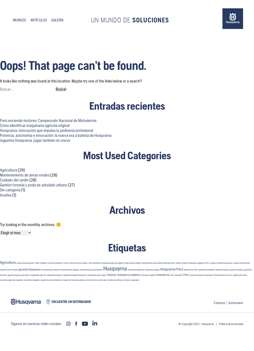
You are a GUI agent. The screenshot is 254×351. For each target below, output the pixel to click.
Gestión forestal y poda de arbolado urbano (33, 185)
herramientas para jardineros (91, 270)
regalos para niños (240, 275)
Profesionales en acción (222, 275)
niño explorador (176, 275)
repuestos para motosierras (51, 280)
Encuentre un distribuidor (71, 302)
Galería (57, 20)
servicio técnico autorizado (96, 280)
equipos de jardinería (241, 263)
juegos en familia (236, 270)
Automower (235, 303)
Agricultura (8, 170)
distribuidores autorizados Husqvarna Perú (158, 263)
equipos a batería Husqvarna (221, 263)
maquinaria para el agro (96, 275)
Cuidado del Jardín (14, 180)
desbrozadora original (132, 263)
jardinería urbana (222, 270)
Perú (186, 274)
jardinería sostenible (207, 270)
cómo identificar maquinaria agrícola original (105, 263)
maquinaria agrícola (38, 275)
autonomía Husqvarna (25, 263)
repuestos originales (32, 280)
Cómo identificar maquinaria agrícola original (35, 125)
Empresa (219, 303)
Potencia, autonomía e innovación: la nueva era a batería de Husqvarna (56, 135)
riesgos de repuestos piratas (74, 280)
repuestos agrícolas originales (11, 280)
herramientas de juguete (69, 270)
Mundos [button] (19, 20)
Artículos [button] (38, 20)
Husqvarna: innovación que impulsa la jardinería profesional (46, 130)
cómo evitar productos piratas (75, 263)
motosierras (162, 274)
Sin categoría (10, 190)
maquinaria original (54, 275)
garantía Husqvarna (29, 269)
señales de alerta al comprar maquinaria (123, 280)
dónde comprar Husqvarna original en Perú (192, 263)
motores (111, 274)
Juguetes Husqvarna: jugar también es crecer (35, 140)
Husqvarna (115, 268)
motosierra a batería (128, 274)
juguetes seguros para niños (18, 275)
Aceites (6, 195)
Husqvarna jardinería (136, 270)
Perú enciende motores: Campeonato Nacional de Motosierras (48, 120)
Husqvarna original (152, 270)
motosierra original (147, 275)
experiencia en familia (8, 270)
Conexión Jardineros (55, 263)
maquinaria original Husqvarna (75, 275)
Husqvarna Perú (171, 269)
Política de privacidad (231, 324)
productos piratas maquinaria (201, 275)
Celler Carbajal (40, 263)
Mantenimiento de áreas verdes (24, 175)
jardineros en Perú (191, 270)
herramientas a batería (50, 270)
